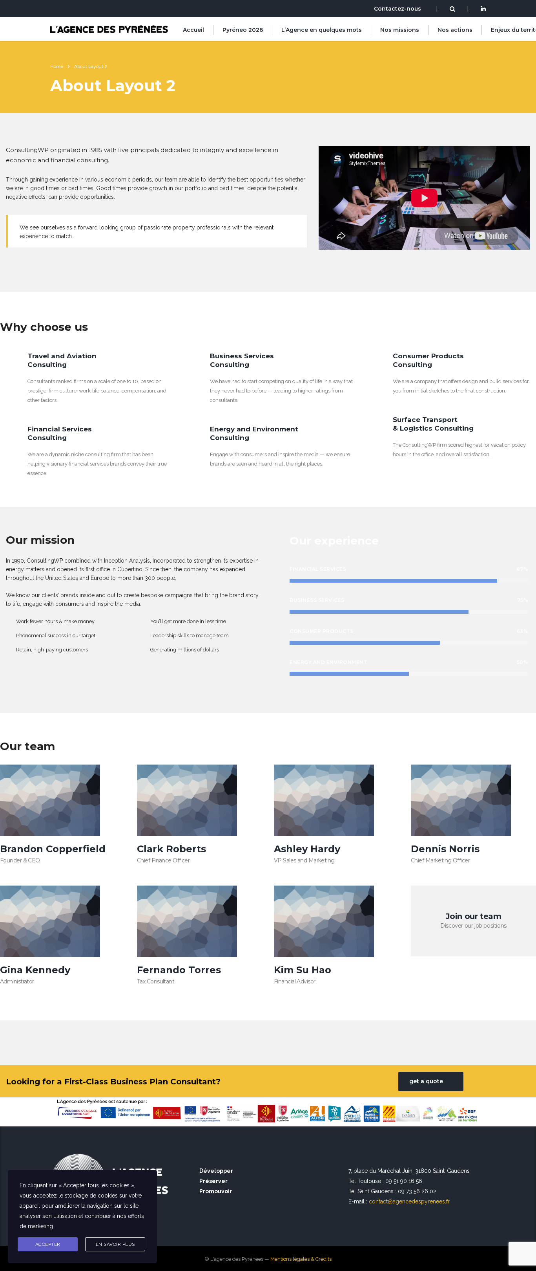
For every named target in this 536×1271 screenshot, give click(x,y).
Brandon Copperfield (53, 849)
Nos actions (455, 29)
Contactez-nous (397, 8)
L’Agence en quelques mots (321, 29)
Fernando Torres (179, 970)
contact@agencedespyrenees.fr (409, 1201)
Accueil (193, 29)
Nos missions (399, 29)
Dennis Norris (445, 849)
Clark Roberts (171, 849)
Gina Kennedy (35, 970)
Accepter (47, 1244)
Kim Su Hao (302, 970)
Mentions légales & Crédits (301, 1259)
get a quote (426, 1081)
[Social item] (483, 9)
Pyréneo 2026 (242, 29)
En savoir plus (115, 1244)
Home (56, 66)
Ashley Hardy (307, 849)
